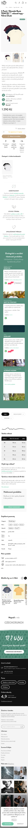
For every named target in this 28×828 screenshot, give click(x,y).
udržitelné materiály (18, 193)
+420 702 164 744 (8, 671)
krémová (21, 524)
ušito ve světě (9, 100)
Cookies (2, 743)
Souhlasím (8, 824)
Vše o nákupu (4, 734)
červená (15, 524)
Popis (5, 414)
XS (2, 594)
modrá (10, 524)
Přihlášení (5, 687)
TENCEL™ (5, 197)
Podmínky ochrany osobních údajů (8, 741)
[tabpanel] (7, 169)
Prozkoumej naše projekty (14, 652)
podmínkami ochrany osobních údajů (8, 721)
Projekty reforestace (5, 753)
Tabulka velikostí (17, 414)
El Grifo (2, 757)
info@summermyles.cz (11, 666)
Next (26, 579)
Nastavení (14, 820)
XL (5, 597)
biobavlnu (12, 195)
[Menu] (25, 2)
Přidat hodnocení (14, 507)
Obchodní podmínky (5, 739)
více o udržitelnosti (10, 96)
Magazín (3, 759)
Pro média (3, 755)
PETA (20, 280)
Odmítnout (20, 824)
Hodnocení (6, 418)
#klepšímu (11, 764)
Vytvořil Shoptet (14, 827)
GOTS (11, 280)
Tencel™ (17, 528)
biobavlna (11, 528)
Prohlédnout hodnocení (6, 701)
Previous (23, 579)
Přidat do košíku (15, 136)
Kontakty (21, 682)
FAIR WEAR (16, 280)
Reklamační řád (4, 736)
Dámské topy (12, 521)
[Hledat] (16, 3)
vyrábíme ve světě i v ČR (16, 214)
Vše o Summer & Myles (6, 750)
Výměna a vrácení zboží (9, 682)
